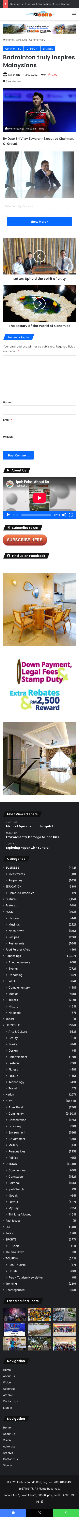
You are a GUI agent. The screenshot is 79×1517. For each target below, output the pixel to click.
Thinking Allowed (20, 1214)
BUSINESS (12, 867)
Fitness (13, 1069)
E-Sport (14, 1246)
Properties (15, 880)
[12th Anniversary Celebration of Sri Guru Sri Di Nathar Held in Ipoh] (39, 1314)
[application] (39, 498)
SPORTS (48, 48)
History (13, 1006)
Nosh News (16, 930)
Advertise (9, 1388)
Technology (16, 1082)
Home (9, 39)
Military (13, 1145)
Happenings (13, 955)
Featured (11, 899)
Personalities (17, 1151)
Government (17, 1138)
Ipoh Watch (16, 1189)
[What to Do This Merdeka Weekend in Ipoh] (14, 1314)
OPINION (21, 39)
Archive (8, 1395)
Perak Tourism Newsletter (26, 1277)
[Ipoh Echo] (39, 14)
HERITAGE (12, 1000)
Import (9, 1018)
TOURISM (11, 1258)
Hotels (13, 1271)
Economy (15, 1126)
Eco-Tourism (17, 1265)
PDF (8, 1226)
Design (13, 1050)
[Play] (8, 515)
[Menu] (74, 16)
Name (8, 402)
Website (8, 437)
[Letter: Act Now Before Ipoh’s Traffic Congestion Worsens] (64, 1314)
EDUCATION (13, 886)
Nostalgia (15, 1012)
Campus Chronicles (21, 893)
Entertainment (18, 1057)
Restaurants (16, 943)
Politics (13, 1157)
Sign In (7, 1407)
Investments (17, 874)
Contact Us (10, 1401)
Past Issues (12, 1220)
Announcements (19, 962)
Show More (38, 221)
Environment (17, 1132)
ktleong (12, 74)
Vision (7, 1382)
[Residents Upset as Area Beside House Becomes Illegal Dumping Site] (39, 1329)
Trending (11, 1283)
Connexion (16, 1176)
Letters (13, 1201)
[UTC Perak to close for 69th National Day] (14, 1329)
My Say (14, 1208)
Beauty (13, 1038)
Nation (9, 1094)
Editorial (14, 1183)
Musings (14, 924)
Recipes (14, 937)
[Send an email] (18, 74)
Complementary (19, 987)
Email (7, 419)
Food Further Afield (17, 949)
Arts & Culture (18, 1031)
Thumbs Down (14, 1252)
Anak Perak (16, 1107)
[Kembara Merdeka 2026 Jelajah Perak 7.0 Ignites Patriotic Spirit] (64, 1343)
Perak (9, 1233)
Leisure (13, 1075)
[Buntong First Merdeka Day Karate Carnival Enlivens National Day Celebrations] (14, 1343)
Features (11, 905)
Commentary (37, 39)
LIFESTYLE (12, 1025)
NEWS (9, 1100)
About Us (9, 1376)
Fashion (14, 1063)
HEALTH (10, 981)
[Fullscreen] (71, 515)
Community (16, 1113)
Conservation (17, 1120)
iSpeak (13, 1195)
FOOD (9, 911)
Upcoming (15, 975)
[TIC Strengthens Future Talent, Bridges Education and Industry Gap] (64, 1329)
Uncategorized (15, 1290)
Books (13, 1044)
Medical (14, 993)
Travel (13, 1088)
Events (13, 968)
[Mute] (64, 515)
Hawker (14, 918)
